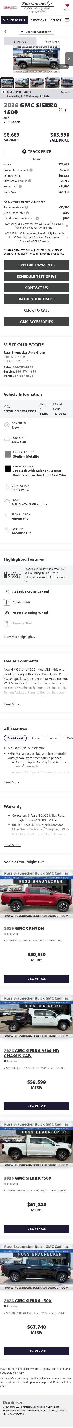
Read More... (12, 704)
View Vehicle (37, 978)
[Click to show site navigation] (67, 20)
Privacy (48, 1406)
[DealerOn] (13, 1402)
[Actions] (65, 110)
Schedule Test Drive (36, 276)
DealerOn (29, 1406)
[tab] (15, 738)
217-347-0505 (23, 376)
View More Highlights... (20, 636)
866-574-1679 (26, 371)
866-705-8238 (23, 367)
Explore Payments (36, 265)
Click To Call (36, 310)
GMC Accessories (36, 321)
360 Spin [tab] (53, 41)
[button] (14, 20)
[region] (36, 209)
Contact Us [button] (36, 287)
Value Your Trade (36, 299)
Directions (38, 20)
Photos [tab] (20, 41)
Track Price (39, 151)
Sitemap (39, 1406)
